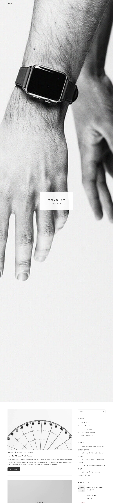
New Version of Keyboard (88, 432)
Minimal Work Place (86, 426)
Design (11, 452)
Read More (14, 469)
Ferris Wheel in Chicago (20, 455)
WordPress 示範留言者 (88, 446)
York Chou (19, 452)
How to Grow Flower (86, 429)
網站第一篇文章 (85, 423)
